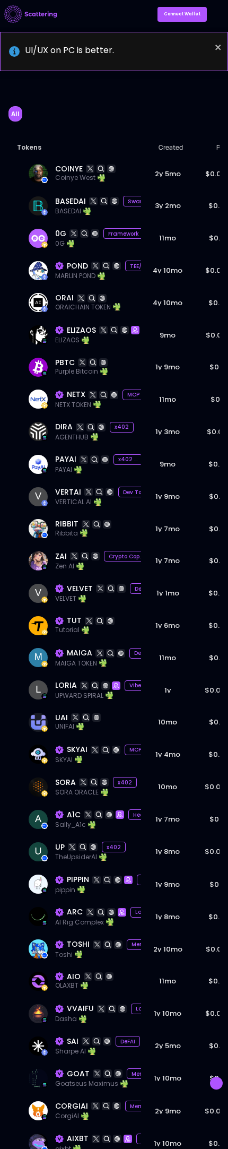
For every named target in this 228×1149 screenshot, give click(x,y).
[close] (218, 47)
